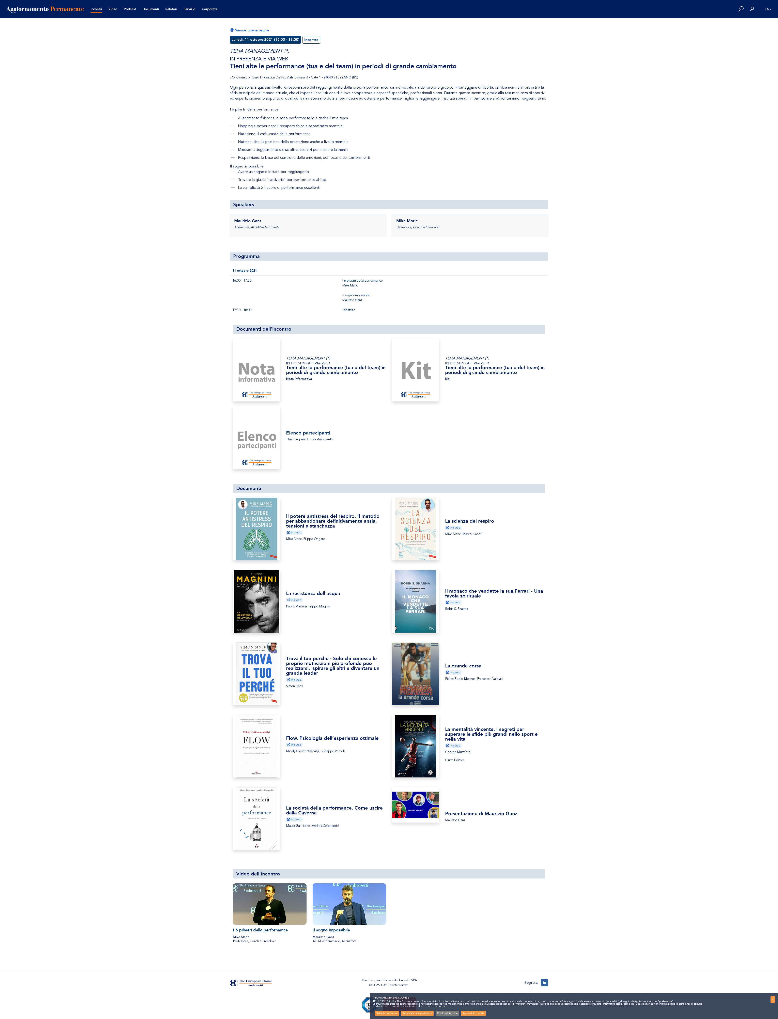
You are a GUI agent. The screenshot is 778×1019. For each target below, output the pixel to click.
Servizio (189, 9)
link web (295, 532)
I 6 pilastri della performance (260, 930)
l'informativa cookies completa (618, 1003)
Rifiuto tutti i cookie (447, 1013)
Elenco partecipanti (308, 433)
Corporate (209, 9)
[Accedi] (752, 9)
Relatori (171, 9)
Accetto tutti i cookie (473, 1013)
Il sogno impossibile (331, 930)
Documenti (150, 9)
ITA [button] (766, 9)
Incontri (96, 9)
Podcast (130, 9)
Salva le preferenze (387, 1013)
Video (112, 9)
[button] (741, 9)
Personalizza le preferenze (417, 1013)
